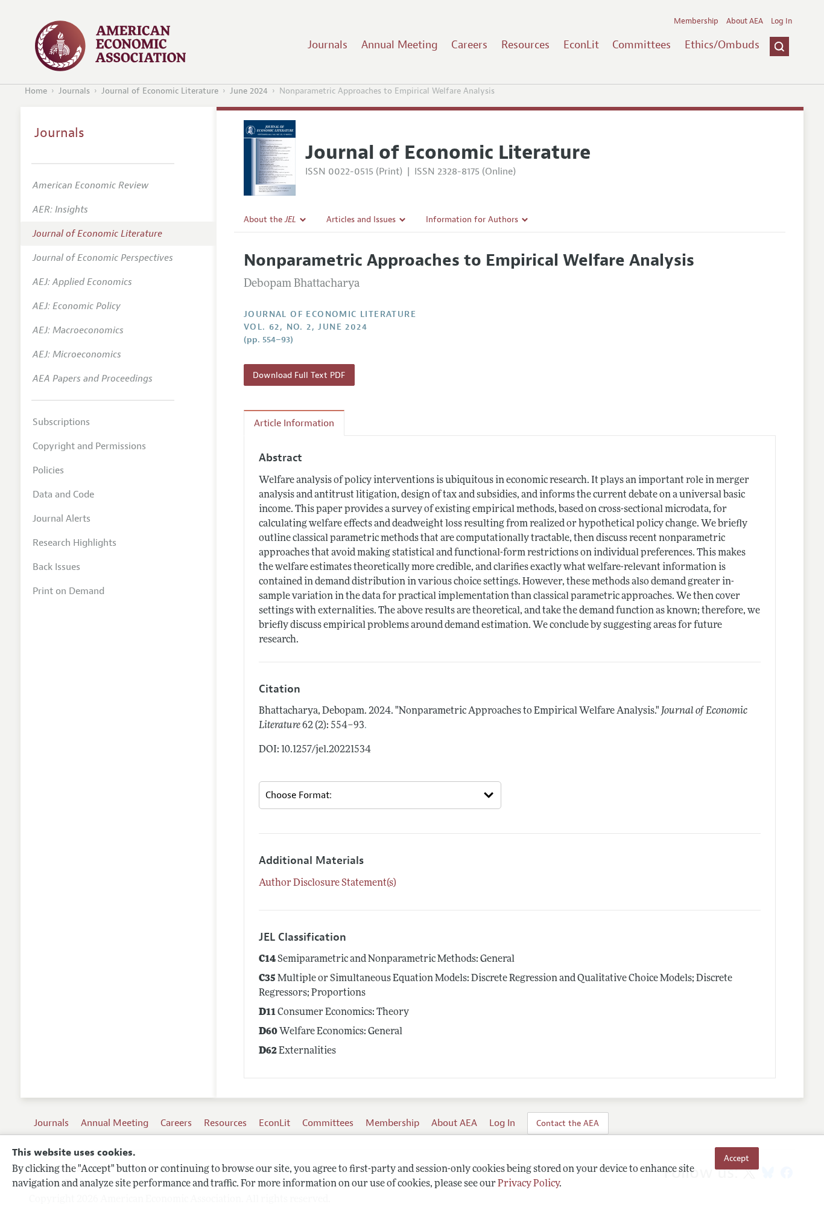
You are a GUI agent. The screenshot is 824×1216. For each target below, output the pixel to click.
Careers (469, 44)
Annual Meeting (399, 44)
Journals (327, 44)
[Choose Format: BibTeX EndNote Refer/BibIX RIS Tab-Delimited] (380, 795)
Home (36, 91)
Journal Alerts (61, 519)
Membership (696, 21)
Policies (48, 470)
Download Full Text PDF (299, 375)
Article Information (294, 423)
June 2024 (249, 91)
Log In (781, 21)
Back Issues (56, 567)
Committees (641, 44)
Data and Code (63, 494)
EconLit (581, 44)
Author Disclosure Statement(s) (327, 883)
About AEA (744, 21)
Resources (525, 44)
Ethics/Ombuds (722, 44)
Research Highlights (74, 543)
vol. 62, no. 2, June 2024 (305, 327)
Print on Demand (68, 591)
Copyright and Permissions (89, 446)
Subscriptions (61, 422)
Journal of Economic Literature (159, 91)
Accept (736, 1158)
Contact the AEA (567, 1123)
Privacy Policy (528, 1184)
